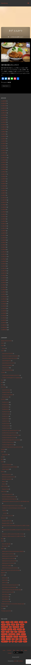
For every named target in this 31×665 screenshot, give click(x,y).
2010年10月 (4, 301)
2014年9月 (3, 204)
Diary (2, 380)
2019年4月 (3, 131)
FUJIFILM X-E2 (15, 60)
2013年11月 (3, 226)
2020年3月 (3, 119)
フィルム (16, 636)
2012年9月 (3, 259)
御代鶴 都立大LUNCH (10, 65)
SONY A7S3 (4, 582)
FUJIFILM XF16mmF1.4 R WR (9, 437)
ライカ (3, 638)
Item (2, 459)
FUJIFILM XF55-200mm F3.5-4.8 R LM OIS (12, 447)
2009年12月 (4, 325)
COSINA (3, 372)
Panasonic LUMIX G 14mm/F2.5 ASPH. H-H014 (13, 533)
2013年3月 (3, 244)
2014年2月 (3, 218)
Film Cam (3, 387)
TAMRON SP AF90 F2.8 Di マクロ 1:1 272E (11, 505)
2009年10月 (4, 329)
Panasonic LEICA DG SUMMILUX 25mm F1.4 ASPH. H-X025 (15, 525)
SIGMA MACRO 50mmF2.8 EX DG (10, 568)
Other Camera (4, 486)
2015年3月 (3, 190)
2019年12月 (3, 127)
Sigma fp (3, 572)
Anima (15, 661)
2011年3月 (3, 289)
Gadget (3, 449)
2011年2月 (3, 292)
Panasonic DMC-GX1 (7, 520)
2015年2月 (3, 193)
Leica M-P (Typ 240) (6, 464)
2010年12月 (3, 296)
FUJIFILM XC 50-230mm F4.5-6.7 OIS (10, 430)
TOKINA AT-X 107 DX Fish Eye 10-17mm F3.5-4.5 (13, 508)
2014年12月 (3, 197)
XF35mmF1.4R (12, 634)
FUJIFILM (3, 399)
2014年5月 (3, 211)
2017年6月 (3, 143)
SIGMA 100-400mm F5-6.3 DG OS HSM (10, 570)
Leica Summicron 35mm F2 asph (9, 466)
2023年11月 (3, 105)
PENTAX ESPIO (5, 397)
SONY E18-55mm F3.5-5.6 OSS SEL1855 (11, 589)
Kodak (13, 624)
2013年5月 (3, 240)
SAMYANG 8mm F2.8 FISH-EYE (9, 499)
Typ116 (7, 631)
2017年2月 (3, 150)
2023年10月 (4, 108)
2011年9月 (3, 275)
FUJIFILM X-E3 (5, 407)
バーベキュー (9, 636)
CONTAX (21, 622)
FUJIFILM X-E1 (5, 402)
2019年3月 (3, 134)
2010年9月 (3, 303)
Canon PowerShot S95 (7, 370)
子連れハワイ (4, 641)
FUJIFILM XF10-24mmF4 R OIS (9, 432)
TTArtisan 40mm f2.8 (6, 610)
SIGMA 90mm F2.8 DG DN (8, 563)
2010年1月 (3, 322)
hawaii (8, 624)
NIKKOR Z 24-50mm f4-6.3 (8, 476)
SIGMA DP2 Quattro (6, 565)
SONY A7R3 (5, 580)
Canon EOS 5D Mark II (7, 365)
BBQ (12, 622)
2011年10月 (3, 273)
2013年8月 (3, 233)
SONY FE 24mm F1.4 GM (8, 592)
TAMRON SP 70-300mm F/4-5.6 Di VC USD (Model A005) (15, 501)
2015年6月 (3, 183)
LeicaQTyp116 (4, 626)
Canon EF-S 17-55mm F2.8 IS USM (10, 356)
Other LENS (3, 491)
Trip (2, 608)
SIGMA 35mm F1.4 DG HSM (8, 558)
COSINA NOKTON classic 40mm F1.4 (10, 375)
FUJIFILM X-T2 (5, 418)
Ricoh (2, 541)
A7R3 (3, 622)
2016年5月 (3, 169)
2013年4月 (3, 242)
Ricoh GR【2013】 (6, 543)
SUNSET (19, 629)
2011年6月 (3, 282)
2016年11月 (3, 155)
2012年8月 (3, 261)
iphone (3, 348)
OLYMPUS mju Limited (7, 394)
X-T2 (16, 631)
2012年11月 (3, 254)
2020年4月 (3, 117)
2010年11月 (3, 299)
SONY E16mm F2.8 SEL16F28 (9, 587)
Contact (9, 653)
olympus (10, 629)
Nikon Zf (4, 484)
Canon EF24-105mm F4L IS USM (9, 358)
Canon (2, 350)
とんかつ (5, 82)
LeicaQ (22, 624)
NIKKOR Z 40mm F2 (7, 479)
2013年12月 (3, 223)
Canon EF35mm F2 (6, 360)
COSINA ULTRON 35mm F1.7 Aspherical (11, 377)
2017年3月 (3, 148)
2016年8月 (3, 162)
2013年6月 (3, 237)
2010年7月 (3, 308)
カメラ (18, 634)
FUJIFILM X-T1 (5, 416)
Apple (2, 345)
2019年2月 (3, 136)
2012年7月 (3, 263)
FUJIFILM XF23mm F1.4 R (8, 442)
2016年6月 (3, 167)
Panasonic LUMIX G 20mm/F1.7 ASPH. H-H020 (13, 536)
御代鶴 (9, 82)
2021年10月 (3, 112)
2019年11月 (3, 129)
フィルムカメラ (23, 636)
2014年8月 (3, 207)
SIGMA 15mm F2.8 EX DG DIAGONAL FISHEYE (13, 551)
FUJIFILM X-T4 (5, 421)
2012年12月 (3, 251)
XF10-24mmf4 (22, 631)
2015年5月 (3, 185)
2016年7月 (3, 164)
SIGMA (2, 548)
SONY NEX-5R (5, 596)
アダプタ (4, 510)
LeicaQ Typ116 (5, 469)
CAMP (16, 622)
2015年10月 (3, 174)
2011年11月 (3, 270)
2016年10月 (4, 157)
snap (15, 629)
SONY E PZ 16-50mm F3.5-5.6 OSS (10, 585)
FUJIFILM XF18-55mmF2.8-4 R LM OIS (11, 439)
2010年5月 (3, 313)
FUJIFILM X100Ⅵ (6, 428)
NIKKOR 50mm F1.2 (6, 474)
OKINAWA (4, 629)
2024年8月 (3, 101)
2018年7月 (3, 141)
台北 (17, 638)
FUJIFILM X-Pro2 (6, 411)
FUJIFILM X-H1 (5, 409)
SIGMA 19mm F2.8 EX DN (8, 553)
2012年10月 (3, 256)
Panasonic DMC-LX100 (7, 523)
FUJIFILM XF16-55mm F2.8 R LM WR (10, 435)
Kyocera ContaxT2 (6, 392)
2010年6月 (3, 310)
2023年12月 (3, 103)
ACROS (7, 622)
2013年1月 (3, 249)
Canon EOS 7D (5, 367)
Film (2, 384)
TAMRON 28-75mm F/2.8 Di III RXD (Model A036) (12, 603)
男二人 (20, 641)
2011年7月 (3, 280)
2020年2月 (3, 122)
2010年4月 (3, 315)
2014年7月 (3, 209)
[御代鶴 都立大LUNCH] (15, 52)
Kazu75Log (4, 3)
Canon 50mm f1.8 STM (7, 353)
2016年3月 (3, 171)
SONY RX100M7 (6, 601)
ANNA (2, 343)
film (25, 622)
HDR (2, 457)
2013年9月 (3, 230)
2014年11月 (3, 200)
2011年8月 (3, 277)
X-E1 (12, 631)
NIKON (2, 471)
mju (10, 626)
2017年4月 (3, 145)
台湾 (21, 638)
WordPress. (20, 661)
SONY (2, 575)
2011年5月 (3, 284)
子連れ (25, 638)
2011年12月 (3, 268)
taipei (3, 631)
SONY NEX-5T (5, 599)
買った (25, 641)
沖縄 (16, 641)
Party (2, 538)
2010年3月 (3, 317)
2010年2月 (3, 320)
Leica (2, 461)
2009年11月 (4, 327)
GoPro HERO (5, 454)
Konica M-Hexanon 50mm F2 (9, 496)
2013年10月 (3, 228)
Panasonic (3, 518)
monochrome (16, 626)
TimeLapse (3, 606)
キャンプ (23, 634)
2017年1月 (3, 152)
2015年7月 (3, 181)
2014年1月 (3, 221)
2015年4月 (3, 188)
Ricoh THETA (5, 546)
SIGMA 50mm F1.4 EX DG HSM (9, 560)
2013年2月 (3, 247)
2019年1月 (3, 138)
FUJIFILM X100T (6, 425)
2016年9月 (3, 160)
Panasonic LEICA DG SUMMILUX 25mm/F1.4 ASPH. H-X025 (16, 529)
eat (11, 60)
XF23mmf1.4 (4, 634)
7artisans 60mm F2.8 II (6, 340)
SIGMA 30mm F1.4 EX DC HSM (9, 556)
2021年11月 (3, 110)
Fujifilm (3, 624)
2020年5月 (3, 115)
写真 (13, 638)
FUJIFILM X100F (6, 423)
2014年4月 (3, 214)
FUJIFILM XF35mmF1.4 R (8, 444)
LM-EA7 (5, 513)
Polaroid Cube (5, 489)
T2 (23, 629)
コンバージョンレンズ (7, 515)
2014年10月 (4, 202)
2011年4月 (3, 287)
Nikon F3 (4, 481)
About (25, 650)
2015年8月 (3, 178)
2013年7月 (3, 235)
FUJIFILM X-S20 (5, 414)
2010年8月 (3, 306)
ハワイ (3, 636)
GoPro (2, 451)
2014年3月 (3, 216)
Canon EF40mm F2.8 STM (8, 363)
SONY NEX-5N (5, 594)
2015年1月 (3, 195)
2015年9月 (3, 176)
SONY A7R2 (5, 577)
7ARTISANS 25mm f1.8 (7, 494)
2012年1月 (3, 266)
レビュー (8, 638)
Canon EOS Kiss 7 (6, 390)
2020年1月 (3, 124)
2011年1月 (3, 294)
